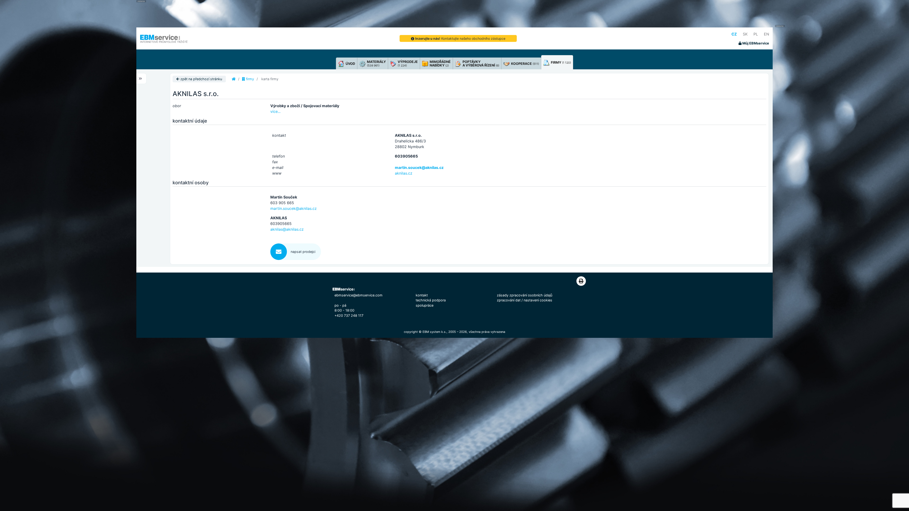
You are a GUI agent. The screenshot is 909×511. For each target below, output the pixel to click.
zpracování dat (509, 300)
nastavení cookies (538, 300)
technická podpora (431, 300)
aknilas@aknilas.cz (287, 229)
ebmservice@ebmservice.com (358, 295)
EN (766, 34)
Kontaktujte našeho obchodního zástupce (460, 38)
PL (755, 34)
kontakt (422, 295)
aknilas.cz (403, 173)
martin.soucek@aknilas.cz (419, 167)
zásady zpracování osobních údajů (524, 295)
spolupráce (424, 305)
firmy (249, 79)
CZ (734, 34)
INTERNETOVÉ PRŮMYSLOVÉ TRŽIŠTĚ (164, 42)
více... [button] (275, 111)
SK (745, 34)
